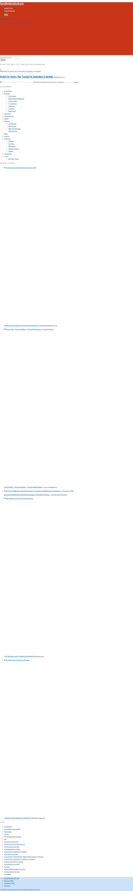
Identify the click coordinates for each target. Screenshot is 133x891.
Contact (7, 886)
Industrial (11, 106)
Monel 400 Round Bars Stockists (14, 869)
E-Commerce (12, 104)
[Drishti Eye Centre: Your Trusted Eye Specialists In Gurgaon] (20, 71)
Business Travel (13, 159)
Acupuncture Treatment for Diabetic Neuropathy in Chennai (23, 857)
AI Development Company (12, 837)
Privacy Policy (9, 881)
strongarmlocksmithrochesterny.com (48, 325)
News (6, 134)
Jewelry (10, 151)
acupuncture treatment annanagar (15, 852)
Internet (7, 121)
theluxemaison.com (39, 656)
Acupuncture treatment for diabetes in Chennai (19, 859)
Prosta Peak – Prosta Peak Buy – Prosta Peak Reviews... (23, 487)
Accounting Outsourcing (12, 829)
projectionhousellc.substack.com (59, 495)
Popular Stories (9, 11)
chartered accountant (11, 854)
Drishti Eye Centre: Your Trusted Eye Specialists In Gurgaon (26, 76)
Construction (12, 101)
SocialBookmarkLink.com (12, 3)
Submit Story (8, 8)
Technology (8, 154)
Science (6, 136)
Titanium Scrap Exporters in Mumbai (17, 818)
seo (5, 839)
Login (6, 15)
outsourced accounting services (14, 844)
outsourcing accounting (12, 864)
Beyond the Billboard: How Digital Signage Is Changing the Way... (27, 495)
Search (3, 60)
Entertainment (9, 116)
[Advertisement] (66, 40)
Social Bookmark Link (11, 878)
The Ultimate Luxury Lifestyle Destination (19, 656)
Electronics (12, 146)
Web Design (12, 126)
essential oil (8, 827)
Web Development (14, 129)
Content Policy (9, 883)
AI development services (12, 849)
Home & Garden (13, 149)
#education (8, 832)
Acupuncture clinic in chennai (13, 862)
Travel (6, 156)
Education (7, 114)
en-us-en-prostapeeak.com (50, 487)
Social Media (12, 124)
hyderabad (7, 874)
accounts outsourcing (11, 842)
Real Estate (12, 111)
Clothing (11, 141)
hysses (6, 834)
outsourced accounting (11, 847)
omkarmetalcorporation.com (38, 818)
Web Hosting (12, 131)
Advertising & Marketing (16, 99)
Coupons (11, 144)
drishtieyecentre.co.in (59, 77)
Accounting (12, 96)
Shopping (7, 139)
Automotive (8, 91)
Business (7, 93)
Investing (11, 109)
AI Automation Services (12, 872)
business (7, 867)
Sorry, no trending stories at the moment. (16, 23)
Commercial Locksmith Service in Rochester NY (21, 326)
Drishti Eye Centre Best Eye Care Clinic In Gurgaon (48, 82)
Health (76, 82)
